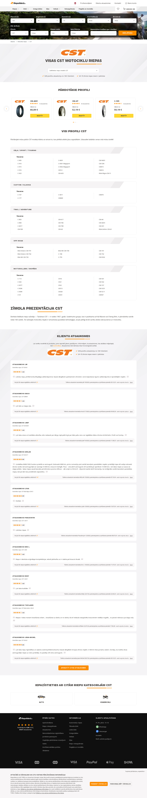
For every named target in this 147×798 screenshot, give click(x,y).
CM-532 (101, 282)
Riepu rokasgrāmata (49, 726)
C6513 (60, 288)
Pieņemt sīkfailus (99, 784)
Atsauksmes (46, 730)
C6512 (60, 170)
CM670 (101, 195)
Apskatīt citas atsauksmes (73, 668)
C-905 (19, 160)
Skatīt (40, 116)
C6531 (60, 295)
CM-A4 (101, 219)
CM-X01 (101, 226)
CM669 (60, 198)
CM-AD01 (102, 223)
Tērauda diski (73, 726)
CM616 (101, 170)
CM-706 (60, 223)
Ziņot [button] (131, 382)
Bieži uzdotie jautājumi (104, 739)
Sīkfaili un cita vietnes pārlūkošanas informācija (34, 789)
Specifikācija (75, 29)
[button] (123, 382)
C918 (60, 279)
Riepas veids (55, 29)
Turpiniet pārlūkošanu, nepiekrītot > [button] (135, 771)
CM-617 (60, 219)
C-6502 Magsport (64, 167)
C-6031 (60, 160)
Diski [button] (25, 9)
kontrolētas (57, 346)
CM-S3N (101, 164)
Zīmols (13, 29)
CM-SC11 (102, 292)
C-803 (19, 219)
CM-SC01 (102, 288)
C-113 (19, 279)
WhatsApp (102, 727)
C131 (19, 295)
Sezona (33, 29)
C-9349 (20, 292)
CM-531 (101, 279)
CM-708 (60, 226)
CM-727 (101, 285)
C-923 (19, 173)
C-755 (60, 257)
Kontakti (118, 3)
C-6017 (20, 226)
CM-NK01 (102, 160)
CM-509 (20, 229)
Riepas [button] (14, 9)
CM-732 (101, 254)
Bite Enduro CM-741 (24, 251)
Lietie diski (72, 730)
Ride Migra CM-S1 (105, 173)
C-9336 (20, 288)
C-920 (19, 282)
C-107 (19, 195)
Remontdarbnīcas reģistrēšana (53, 733)
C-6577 (20, 285)
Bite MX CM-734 (63, 251)
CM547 (101, 295)
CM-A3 (60, 229)
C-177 (19, 198)
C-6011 (60, 195)
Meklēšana (127, 33)
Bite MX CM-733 (23, 257)
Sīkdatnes (45, 751)
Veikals (56, 9)
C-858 (19, 223)
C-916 (19, 170)
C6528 (60, 292)
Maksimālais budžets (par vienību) (103, 29)
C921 (60, 282)
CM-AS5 (61, 173)
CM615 (101, 167)
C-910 (19, 164)
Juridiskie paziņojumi (49, 737)
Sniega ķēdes (37, 9)
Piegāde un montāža (86, 9)
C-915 (19, 167)
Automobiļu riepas (75, 723)
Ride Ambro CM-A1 (105, 229)
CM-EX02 (102, 257)
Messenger (103, 731)
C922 (60, 285)
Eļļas (47, 9)
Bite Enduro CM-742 (24, 254)
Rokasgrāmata (70, 9)
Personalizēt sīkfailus (120, 784)
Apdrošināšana (47, 723)
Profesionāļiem (86, 3)
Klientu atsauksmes (103, 3)
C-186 (60, 254)
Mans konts (132, 3)
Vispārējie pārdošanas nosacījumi (54, 740)
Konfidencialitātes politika (51, 747)
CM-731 (101, 251)
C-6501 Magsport (64, 164)
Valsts (44, 744)
